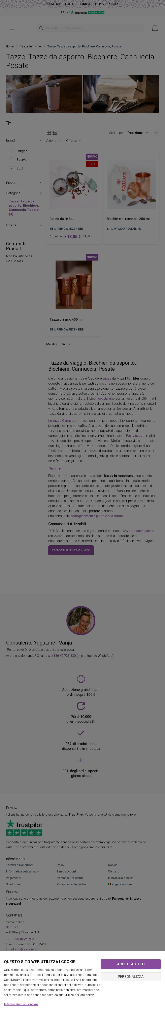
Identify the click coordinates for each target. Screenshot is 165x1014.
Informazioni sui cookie (21, 1004)
